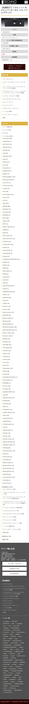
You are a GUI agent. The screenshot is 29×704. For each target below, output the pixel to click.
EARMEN (5, 215)
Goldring (5, 256)
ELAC (4, 218)
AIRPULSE (6, 147)
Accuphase (6, 138)
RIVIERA (5, 400)
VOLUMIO (6, 459)
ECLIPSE (13, 636)
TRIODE (5, 448)
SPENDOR (6, 421)
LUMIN (5, 303)
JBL (4, 283)
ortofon (5, 359)
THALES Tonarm (7, 439)
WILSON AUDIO (7, 468)
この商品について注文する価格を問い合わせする (14, 67)
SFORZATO (6, 409)
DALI (4, 191)
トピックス (5, 130)
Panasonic (18, 666)
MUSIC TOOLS (7, 333)
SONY (4, 415)
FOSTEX (5, 241)
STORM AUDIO (7, 424)
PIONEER (6, 671)
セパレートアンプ (8, 102)
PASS (4, 365)
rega (4, 394)
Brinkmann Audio (7, 179)
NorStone (5, 341)
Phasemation (6, 368)
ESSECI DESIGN (8, 227)
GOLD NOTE (6, 250)
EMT (4, 224)
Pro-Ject (5, 386)
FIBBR (5, 229)
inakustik (5, 277)
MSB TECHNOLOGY (9, 330)
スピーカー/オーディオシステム (12, 99)
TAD (4, 427)
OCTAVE (5, 350)
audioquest (6, 156)
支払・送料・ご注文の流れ (14, 563)
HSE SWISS (6, 271)
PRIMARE (6, 383)
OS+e (4, 362)
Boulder (5, 173)
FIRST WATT (6, 235)
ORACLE (5, 356)
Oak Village (6, 347)
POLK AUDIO (7, 380)
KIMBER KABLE (7, 291)
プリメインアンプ (8, 105)
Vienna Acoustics (8, 450)
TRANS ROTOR (7, 442)
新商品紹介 (5, 536)
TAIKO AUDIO (7, 430)
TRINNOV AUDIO (8, 445)
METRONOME (7, 324)
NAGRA (5, 338)
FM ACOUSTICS (7, 238)
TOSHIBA (20, 681)
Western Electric (7, 465)
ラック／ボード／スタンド (10, 114)
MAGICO (5, 306)
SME (20, 677)
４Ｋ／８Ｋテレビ (8, 79)
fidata (4, 232)
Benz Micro (16, 625)
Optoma (5, 353)
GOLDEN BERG (8, 645)
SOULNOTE (6, 418)
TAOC (19, 679)
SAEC (4, 406)
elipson (5, 221)
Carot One (6, 182)
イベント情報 (6, 127)
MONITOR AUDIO (8, 327)
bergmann (5, 168)
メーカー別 (5, 136)
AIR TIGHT (6, 144)
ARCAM (5, 150)
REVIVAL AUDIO (7, 397)
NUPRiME (6, 344)
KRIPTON (6, 297)
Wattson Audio (7, 462)
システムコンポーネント (10, 510)
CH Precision (6, 185)
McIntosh (5, 321)
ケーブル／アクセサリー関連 (11, 96)
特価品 (4, 539)
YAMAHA (5, 474)
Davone (5, 197)
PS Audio (5, 389)
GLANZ (5, 247)
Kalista (5, 288)
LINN (4, 300)
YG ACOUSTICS (7, 477)
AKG (13, 623)
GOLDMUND (6, 253)
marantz (5, 309)
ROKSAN (5, 403)
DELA (4, 203)
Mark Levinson (7, 312)
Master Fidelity (7, 318)
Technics (5, 436)
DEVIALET (6, 209)
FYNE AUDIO (7, 244)
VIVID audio (6, 456)
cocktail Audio (16, 630)
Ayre (4, 165)
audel (4, 153)
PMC (5, 673)
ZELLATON (6, 483)
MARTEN (5, 315)
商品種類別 (5, 487)
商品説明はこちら (7, 60)
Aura (4, 159)
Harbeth (5, 262)
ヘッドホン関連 (7, 111)
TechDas (5, 433)
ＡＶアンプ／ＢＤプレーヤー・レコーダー (14, 586)
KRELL (5, 294)
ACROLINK (6, 141)
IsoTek (5, 280)
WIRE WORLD (7, 471)
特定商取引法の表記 (14, 568)
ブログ (4, 133)
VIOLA (5, 453)
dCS (4, 200)
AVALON (5, 162)
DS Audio (5, 212)
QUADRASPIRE (7, 392)
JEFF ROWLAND (8, 285)
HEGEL (5, 265)
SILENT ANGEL (7, 412)
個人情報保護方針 (14, 573)
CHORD (5, 188)
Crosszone (6, 632)
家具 (4, 117)
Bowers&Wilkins (7, 176)
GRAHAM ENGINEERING (10, 259)
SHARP (14, 677)
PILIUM (5, 374)
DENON (5, 206)
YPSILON (5, 480)
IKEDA (5, 274)
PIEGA (5, 371)
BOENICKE (6, 171)
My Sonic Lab (7, 336)
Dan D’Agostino (7, 194)
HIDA (4, 268)
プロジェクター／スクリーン (11, 108)
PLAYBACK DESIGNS (9, 377)
